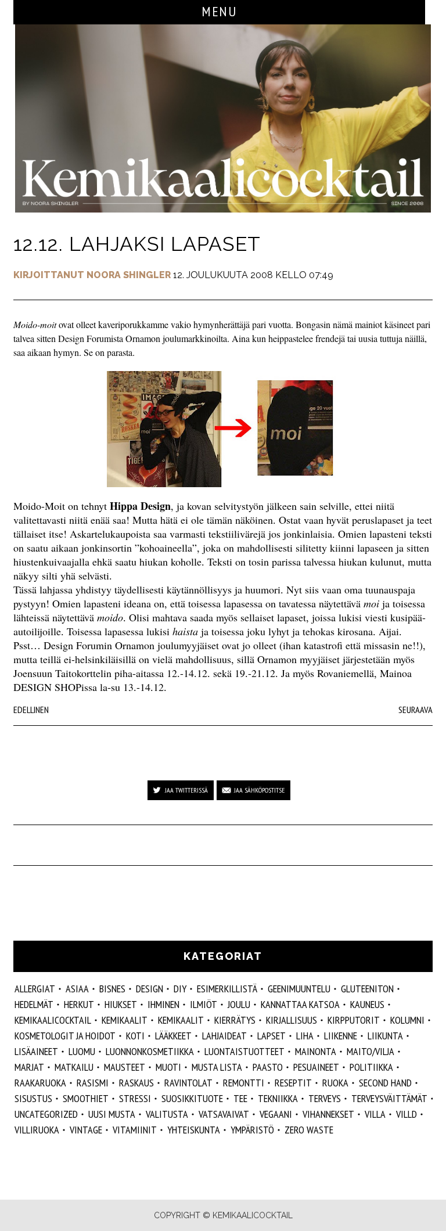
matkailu (74, 1067)
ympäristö (252, 1129)
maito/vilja (370, 1051)
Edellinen (31, 709)
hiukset (121, 1004)
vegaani (276, 1114)
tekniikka (278, 1098)
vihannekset (328, 1114)
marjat (29, 1067)
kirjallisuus (291, 1020)
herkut (79, 1004)
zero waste (309, 1129)
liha (305, 1035)
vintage (86, 1129)
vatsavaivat (224, 1114)
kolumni (407, 1020)
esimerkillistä (227, 988)
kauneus (367, 1004)
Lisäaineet (36, 1051)
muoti (168, 1067)
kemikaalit (125, 1020)
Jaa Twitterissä (186, 790)
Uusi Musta (111, 1114)
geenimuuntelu (299, 988)
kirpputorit (354, 1020)
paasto (268, 1067)
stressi (135, 1098)
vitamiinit (135, 1129)
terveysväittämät (389, 1098)
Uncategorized (46, 1114)
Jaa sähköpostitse (259, 790)
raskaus (136, 1082)
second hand (385, 1082)
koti (135, 1035)
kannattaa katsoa (300, 1004)
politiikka (371, 1067)
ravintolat (188, 1082)
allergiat (35, 988)
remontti (243, 1082)
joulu (239, 1004)
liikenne (340, 1035)
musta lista (217, 1067)
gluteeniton (367, 988)
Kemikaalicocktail (53, 1020)
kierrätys (235, 1020)
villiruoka (37, 1129)
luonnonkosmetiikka (150, 1051)
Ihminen (163, 1004)
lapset (271, 1035)
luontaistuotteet (244, 1051)
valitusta (167, 1114)
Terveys (324, 1098)
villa (375, 1114)
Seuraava (415, 709)
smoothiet (86, 1098)
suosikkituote (192, 1098)
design (149, 988)
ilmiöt (203, 1004)
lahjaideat (224, 1035)
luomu (82, 1051)
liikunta (385, 1035)
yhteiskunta (193, 1129)
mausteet (124, 1067)
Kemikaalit (181, 1020)
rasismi (93, 1082)
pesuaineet (316, 1067)
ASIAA (77, 988)
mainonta (315, 1051)
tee (240, 1098)
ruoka (335, 1082)
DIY (180, 988)
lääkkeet (173, 1035)
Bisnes (112, 988)
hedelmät (34, 1004)
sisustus (33, 1098)
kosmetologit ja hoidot (65, 1035)
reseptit (293, 1082)
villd (406, 1114)
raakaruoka (40, 1082)
